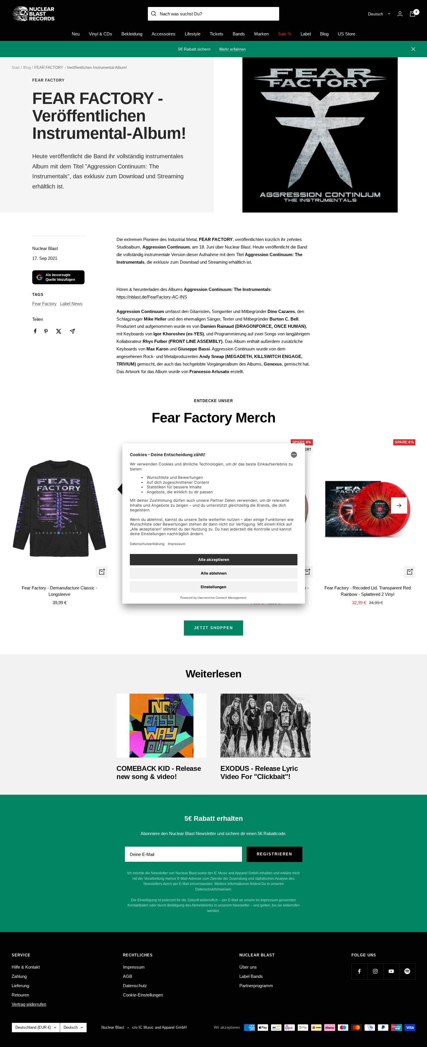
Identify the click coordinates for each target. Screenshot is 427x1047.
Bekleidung (131, 33)
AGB (127, 976)
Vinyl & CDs (100, 33)
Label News (71, 303)
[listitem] (35, 331)
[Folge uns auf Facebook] (359, 971)
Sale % (284, 33)
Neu (76, 33)
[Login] (400, 13)
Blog (324, 33)
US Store (346, 33)
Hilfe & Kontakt (26, 967)
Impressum (134, 967)
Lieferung (20, 985)
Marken (261, 33)
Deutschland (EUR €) (33, 1027)
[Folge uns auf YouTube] (391, 971)
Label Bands (251, 976)
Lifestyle (192, 33)
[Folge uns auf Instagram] (375, 971)
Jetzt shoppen (213, 628)
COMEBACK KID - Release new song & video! (158, 772)
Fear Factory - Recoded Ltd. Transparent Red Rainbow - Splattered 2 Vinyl (367, 591)
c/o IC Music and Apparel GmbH (159, 1027)
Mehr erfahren (232, 49)
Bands (239, 33)
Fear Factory (48, 80)
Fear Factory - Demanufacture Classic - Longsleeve (59, 591)
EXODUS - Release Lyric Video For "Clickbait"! (259, 772)
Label (306, 33)
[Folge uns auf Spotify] (407, 971)
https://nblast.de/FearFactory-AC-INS (151, 296)
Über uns (248, 967)
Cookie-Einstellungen (143, 994)
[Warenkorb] (412, 14)
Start (16, 67)
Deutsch (375, 14)
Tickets (216, 33)
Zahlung (19, 976)
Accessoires (163, 33)
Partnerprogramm (256, 985)
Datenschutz (135, 985)
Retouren (20, 994)
